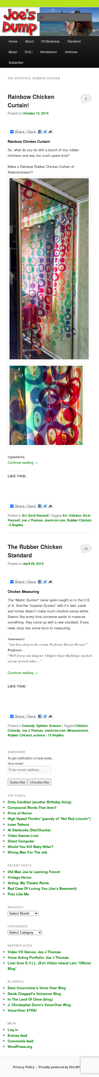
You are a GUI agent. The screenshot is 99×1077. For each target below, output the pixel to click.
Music (13, 51)
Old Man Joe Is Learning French (34, 871)
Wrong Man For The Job (27, 852)
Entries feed (17, 1035)
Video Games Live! (23, 835)
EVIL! (28, 51)
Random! (74, 41)
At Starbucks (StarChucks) (29, 829)
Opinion (42, 725)
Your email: (16, 763)
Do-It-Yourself (38, 515)
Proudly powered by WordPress (62, 1067)
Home (13, 41)
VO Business (50, 41)
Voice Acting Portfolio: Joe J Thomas (38, 957)
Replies (16, 525)
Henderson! (48, 51)
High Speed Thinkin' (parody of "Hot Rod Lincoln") (49, 818)
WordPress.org (20, 1046)
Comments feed (20, 1040)
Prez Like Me (18, 893)
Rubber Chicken (79, 520)
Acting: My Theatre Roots (28, 882)
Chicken (75, 515)
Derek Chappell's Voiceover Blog (34, 993)
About (29, 41)
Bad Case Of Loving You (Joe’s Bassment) (42, 888)
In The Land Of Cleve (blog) (30, 999)
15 (86, 548)
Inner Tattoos (18, 824)
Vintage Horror (20, 877)
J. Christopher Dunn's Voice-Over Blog (39, 1004)
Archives (71, 51)
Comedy (28, 725)
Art (24, 515)
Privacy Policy (24, 1067)
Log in (13, 1029)
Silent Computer (21, 841)
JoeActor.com (54, 520)
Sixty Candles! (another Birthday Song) (39, 801)
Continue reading (23, 462)
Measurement (77, 730)
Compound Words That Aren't (32, 807)
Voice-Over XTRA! (22, 1010)
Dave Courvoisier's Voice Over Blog (37, 987)
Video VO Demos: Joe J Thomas (34, 951)
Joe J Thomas (32, 520)
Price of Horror (20, 812)
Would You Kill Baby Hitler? (30, 846)
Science (55, 725)
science (39, 735)
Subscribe (16, 62)
